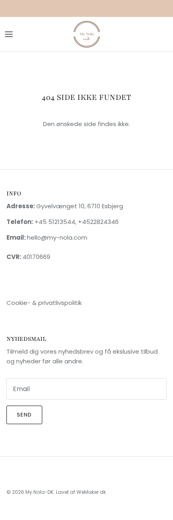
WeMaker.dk (91, 492)
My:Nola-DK (39, 492)
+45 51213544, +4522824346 (76, 222)
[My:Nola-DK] (87, 34)
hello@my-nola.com (57, 237)
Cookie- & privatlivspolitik (44, 302)
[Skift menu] (9, 34)
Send (24, 414)
